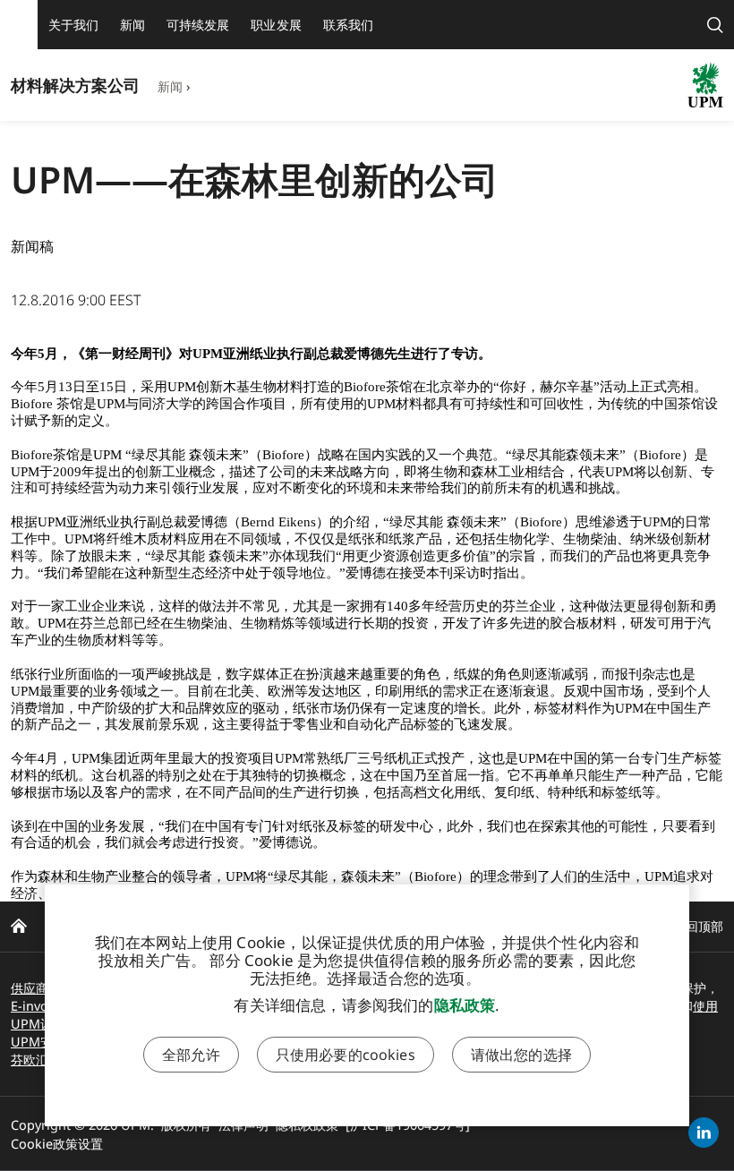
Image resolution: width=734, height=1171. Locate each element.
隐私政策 (465, 1005)
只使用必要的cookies (345, 1054)
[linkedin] (703, 1132)
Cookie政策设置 (57, 1143)
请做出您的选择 (521, 1054)
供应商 (29, 987)
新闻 (170, 86)
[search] (715, 24)
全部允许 (191, 1054)
